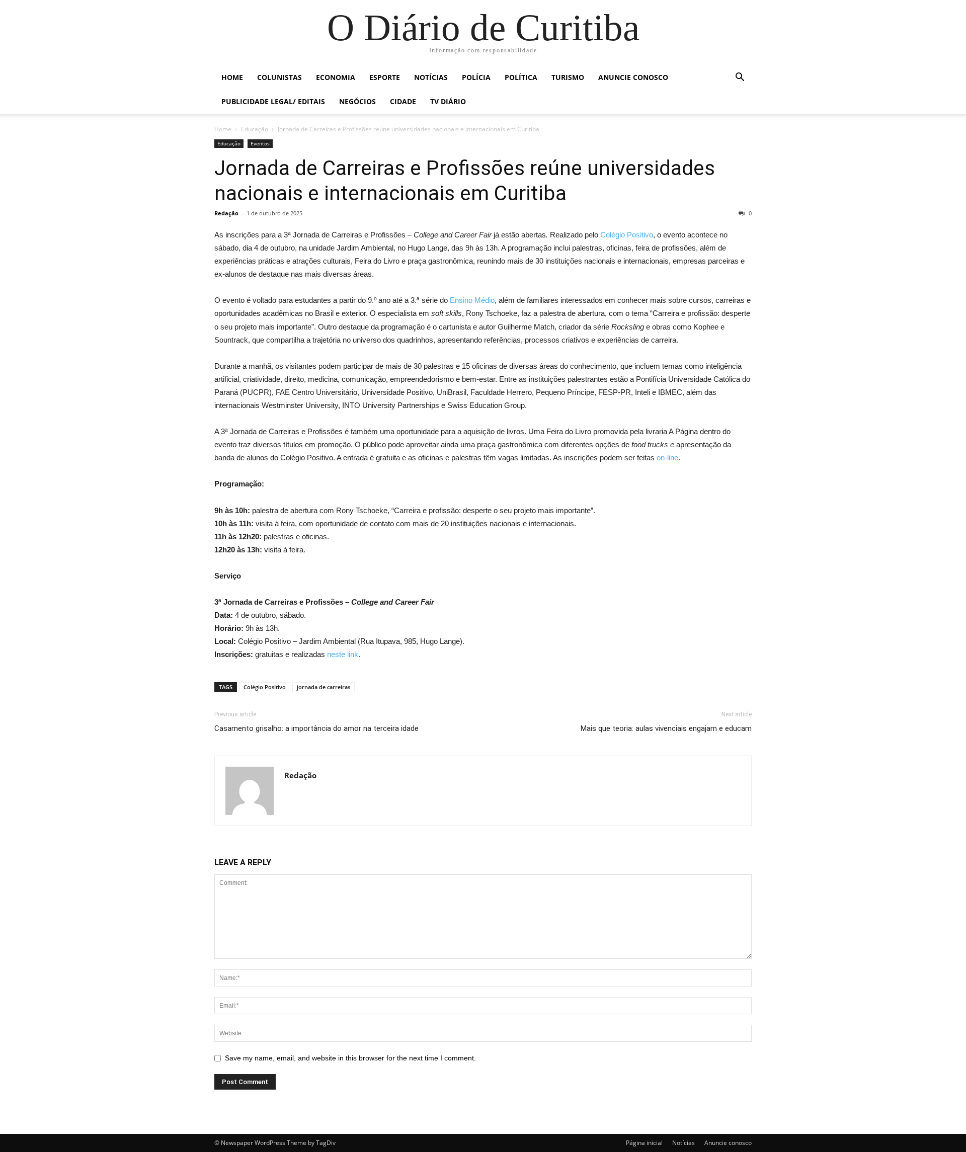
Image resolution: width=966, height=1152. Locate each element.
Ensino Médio (472, 300)
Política (521, 77)
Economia (335, 77)
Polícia (476, 77)
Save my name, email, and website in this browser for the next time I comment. (350, 1058)
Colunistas (279, 77)
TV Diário (448, 101)
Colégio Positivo (626, 234)
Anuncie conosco (633, 77)
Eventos (260, 143)
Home (232, 77)
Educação (254, 129)
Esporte (384, 77)
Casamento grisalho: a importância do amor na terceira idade (316, 728)
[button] (740, 78)
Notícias (431, 77)
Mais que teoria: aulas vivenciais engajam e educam (666, 728)
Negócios (357, 101)
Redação (226, 213)
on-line (667, 457)
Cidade (403, 101)
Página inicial (644, 1142)
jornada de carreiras (323, 687)
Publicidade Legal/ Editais (273, 101)
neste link (342, 654)
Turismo (567, 77)
